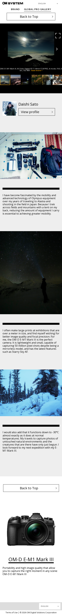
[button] (57, 35)
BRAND (15, 9)
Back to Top (29, 16)
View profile (30, 112)
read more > (36, 70)
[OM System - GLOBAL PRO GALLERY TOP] (12, 3)
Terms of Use (12, 612)
